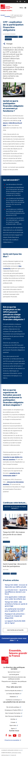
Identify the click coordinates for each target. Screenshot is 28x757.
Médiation (13, 696)
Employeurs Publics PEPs (13, 710)
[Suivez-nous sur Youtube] (14, 735)
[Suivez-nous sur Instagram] (19, 735)
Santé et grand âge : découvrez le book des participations (14, 565)
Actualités (7, 16)
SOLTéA (12, 719)
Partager (9, 44)
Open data (12, 725)
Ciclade (13, 722)
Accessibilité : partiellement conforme (9, 750)
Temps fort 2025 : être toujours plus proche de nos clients (14, 533)
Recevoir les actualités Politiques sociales (15, 507)
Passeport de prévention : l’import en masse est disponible (15, 616)
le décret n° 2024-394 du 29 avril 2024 (12, 123)
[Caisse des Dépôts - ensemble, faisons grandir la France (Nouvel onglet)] (14, 656)
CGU (20, 750)
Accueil (3, 15)
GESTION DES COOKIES (16, 752)
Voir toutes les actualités (15, 630)
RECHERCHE (17, 2)
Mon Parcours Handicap (13, 716)
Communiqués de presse (13, 690)
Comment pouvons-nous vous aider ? (14, 639)
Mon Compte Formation (13, 713)
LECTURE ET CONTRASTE (24, 1)
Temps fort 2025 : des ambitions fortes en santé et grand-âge (16, 604)
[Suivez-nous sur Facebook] (6, 735)
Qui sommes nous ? (14, 672)
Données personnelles (6, 752)
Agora (13, 728)
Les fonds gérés (14, 674)
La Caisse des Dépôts (13, 693)
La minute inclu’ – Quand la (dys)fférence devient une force (16, 592)
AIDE (20, 2)
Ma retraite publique (12, 707)
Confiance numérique (13, 700)
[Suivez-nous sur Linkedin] (10, 735)
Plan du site (13, 755)
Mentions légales (5, 755)
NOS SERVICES (6, 1)
